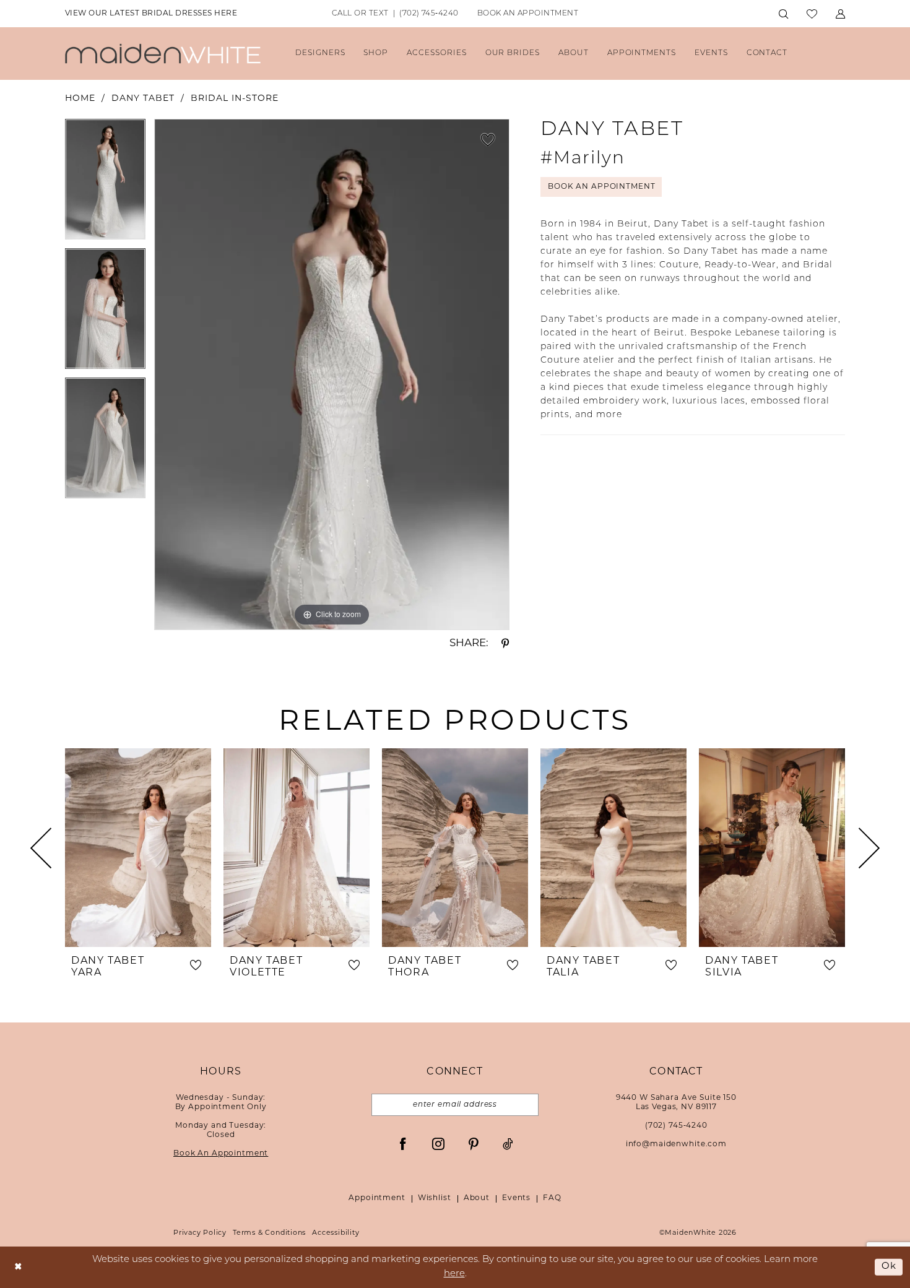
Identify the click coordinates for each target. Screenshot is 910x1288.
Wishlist (434, 1198)
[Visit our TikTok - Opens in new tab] (508, 1144)
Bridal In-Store (235, 98)
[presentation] (138, 847)
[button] (840, 14)
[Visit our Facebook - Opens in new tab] (403, 1144)
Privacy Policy (200, 1233)
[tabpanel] (105, 183)
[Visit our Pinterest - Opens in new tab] (473, 1144)
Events (516, 1198)
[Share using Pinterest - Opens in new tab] (505, 643)
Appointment (377, 1198)
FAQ (552, 1198)
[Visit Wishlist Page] (811, 14)
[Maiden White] (163, 53)
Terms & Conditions (269, 1233)
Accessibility (335, 1233)
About (477, 1198)
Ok (889, 1266)
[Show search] (783, 14)
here (454, 1274)
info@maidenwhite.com (676, 1144)
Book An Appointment (601, 187)
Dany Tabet (143, 98)
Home (80, 98)
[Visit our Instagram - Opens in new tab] (438, 1144)
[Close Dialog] (18, 1267)
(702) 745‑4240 (676, 1126)
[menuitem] (151, 14)
